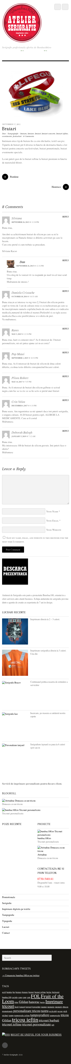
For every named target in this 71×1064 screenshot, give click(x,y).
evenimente (7, 136)
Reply (65, 216)
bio (13, 992)
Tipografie (7, 921)
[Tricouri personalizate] (35, 810)
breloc (48, 992)
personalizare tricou (26, 1010)
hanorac (34, 1001)
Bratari (9, 128)
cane (24, 997)
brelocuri (55, 992)
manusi (44, 1006)
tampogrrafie (55, 1015)
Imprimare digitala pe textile (16, 909)
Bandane (11, 177)
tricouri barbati (49, 1020)
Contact (6, 932)
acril (4, 992)
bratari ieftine (62, 133)
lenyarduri (36, 1006)
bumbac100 (6, 997)
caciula (15, 997)
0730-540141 (45, 879)
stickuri (5, 1015)
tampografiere (39, 1014)
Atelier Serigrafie (11, 1055)
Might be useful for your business (36, 1034)
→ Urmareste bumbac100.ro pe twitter (20, 975)
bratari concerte (48, 133)
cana (20, 997)
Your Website (53, 529)
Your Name (52, 511)
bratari (38, 133)
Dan (4, 133)
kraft (17, 1006)
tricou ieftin (25, 1019)
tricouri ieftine (12, 1024)
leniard (22, 1006)
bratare (31, 133)
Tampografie (13, 133)
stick (65, 1011)
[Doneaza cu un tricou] (35, 800)
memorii (58, 1006)
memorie (51, 1006)
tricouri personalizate (36, 1024)
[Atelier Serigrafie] (22, 40)
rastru (44, 1010)
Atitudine (42, 854)
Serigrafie (7, 903)
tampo (11, 1015)
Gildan (23, 1001)
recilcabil (53, 1011)
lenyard (29, 1006)
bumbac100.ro (44, 838)
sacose (60, 1011)
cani (28, 997)
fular (16, 1002)
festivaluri (17, 136)
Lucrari (5, 927)
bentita (9, 992)
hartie (42, 1002)
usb (52, 1024)
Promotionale (8, 897)
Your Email (52, 520)
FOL (35, 996)
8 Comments (28, 136)
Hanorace (59, 187)
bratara (23, 133)
